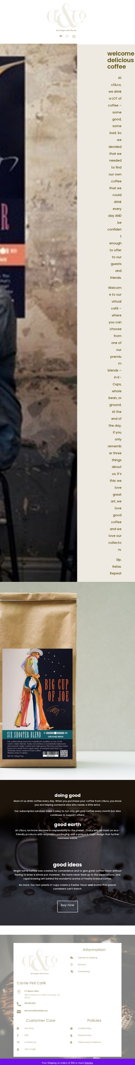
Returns (82, 964)
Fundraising (84, 971)
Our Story (29, 1028)
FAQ (26, 1035)
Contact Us (30, 1042)
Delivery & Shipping (87, 957)
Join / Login (30, 1049)
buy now (67, 905)
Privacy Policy (84, 1035)
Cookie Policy (84, 1028)
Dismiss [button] (89, 1062)
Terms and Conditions (89, 1042)
